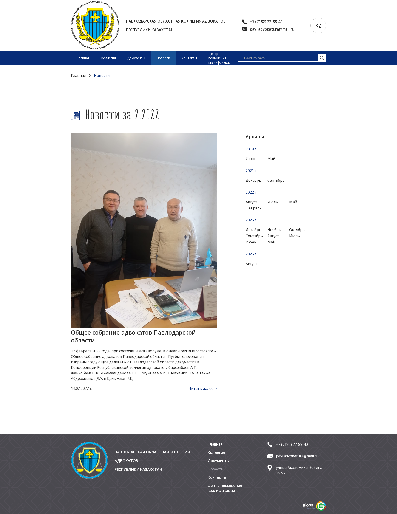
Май (271, 242)
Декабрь (253, 229)
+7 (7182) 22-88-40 (266, 21)
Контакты (189, 58)
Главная (83, 58)
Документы (136, 58)
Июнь (251, 242)
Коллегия (108, 58)
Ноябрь (274, 229)
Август (251, 263)
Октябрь (297, 229)
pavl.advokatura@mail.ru (272, 29)
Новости (163, 58)
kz (318, 25)
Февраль (254, 208)
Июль (294, 235)
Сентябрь (254, 235)
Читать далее (201, 388)
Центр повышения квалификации (219, 58)
